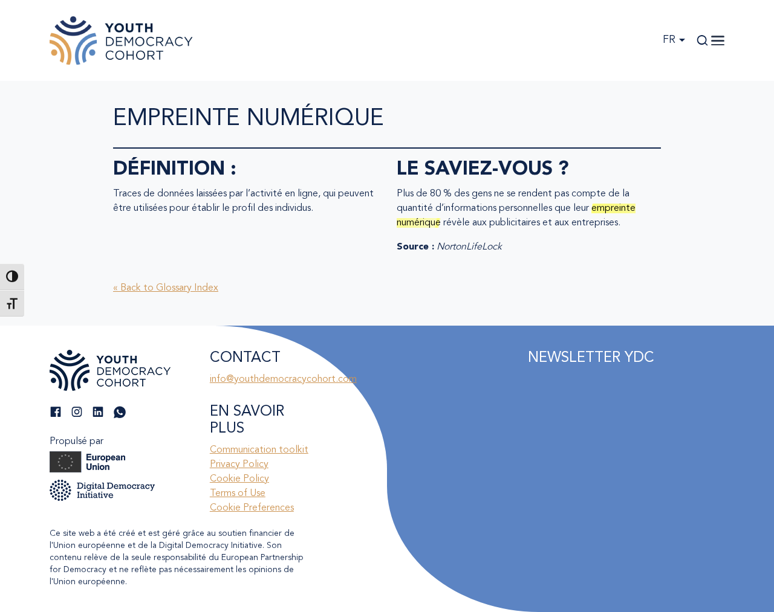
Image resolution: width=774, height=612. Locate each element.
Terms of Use (237, 493)
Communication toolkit (259, 450)
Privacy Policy (239, 464)
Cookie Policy (239, 479)
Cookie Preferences (252, 508)
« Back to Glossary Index (165, 288)
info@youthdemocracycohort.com (283, 379)
